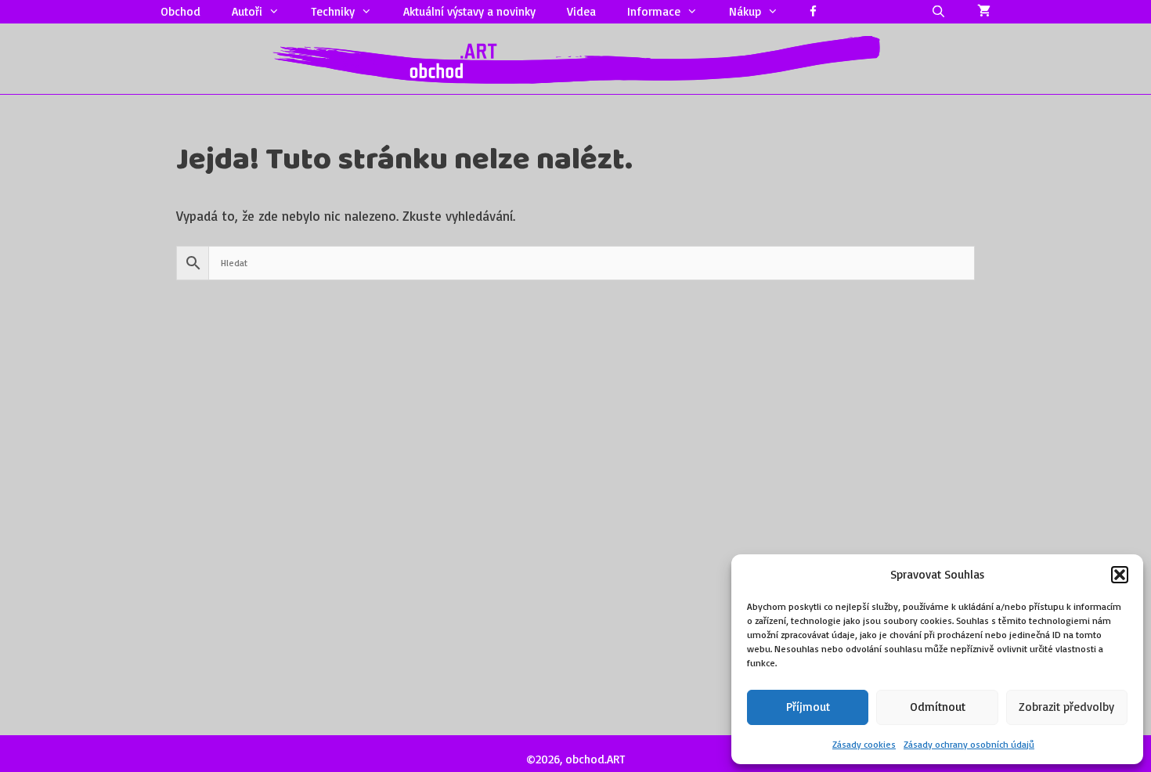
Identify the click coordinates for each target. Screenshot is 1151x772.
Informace (653, 11)
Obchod (180, 11)
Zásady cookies (864, 744)
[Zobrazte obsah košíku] (984, 11)
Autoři (247, 11)
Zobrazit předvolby (1066, 706)
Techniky (333, 11)
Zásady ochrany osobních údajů (969, 744)
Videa (581, 11)
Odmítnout (937, 706)
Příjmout (808, 706)
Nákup (745, 11)
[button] (1120, 575)
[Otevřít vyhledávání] (938, 11)
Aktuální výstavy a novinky (469, 11)
